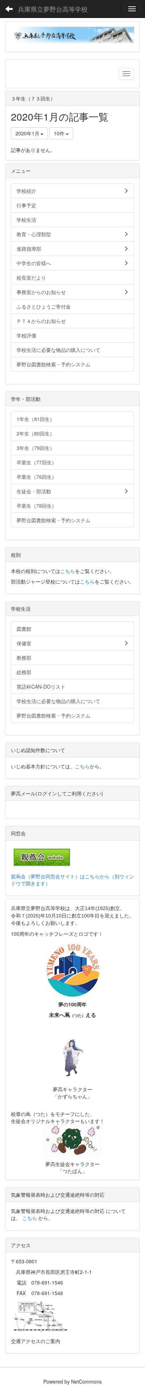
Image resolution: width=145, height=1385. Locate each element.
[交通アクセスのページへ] (40, 1316)
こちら (67, 570)
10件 (60, 133)
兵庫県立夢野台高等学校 (53, 8)
